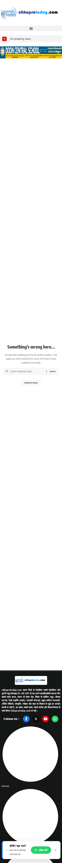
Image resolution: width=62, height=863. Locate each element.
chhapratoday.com (12, 689)
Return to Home (31, 383)
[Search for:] (27, 371)
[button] (31, 28)
